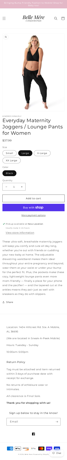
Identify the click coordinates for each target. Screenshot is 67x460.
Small (9, 153)
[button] (4, 18)
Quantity (7, 180)
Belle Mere (29, 454)
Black (9, 173)
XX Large (11, 160)
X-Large (42, 153)
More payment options (33, 215)
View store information (20, 232)
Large (25, 153)
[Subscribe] (56, 422)
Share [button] (9, 302)
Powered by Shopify (41, 454)
